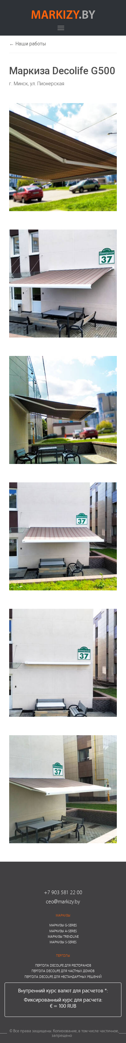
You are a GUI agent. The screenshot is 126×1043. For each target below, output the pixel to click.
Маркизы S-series (63, 941)
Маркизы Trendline (63, 936)
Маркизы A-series (63, 930)
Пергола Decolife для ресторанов (63, 965)
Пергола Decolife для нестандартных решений (63, 976)
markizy (63, 14)
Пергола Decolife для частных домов (62, 970)
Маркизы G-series (63, 925)
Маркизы (63, 915)
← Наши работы (27, 44)
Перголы (63, 955)
